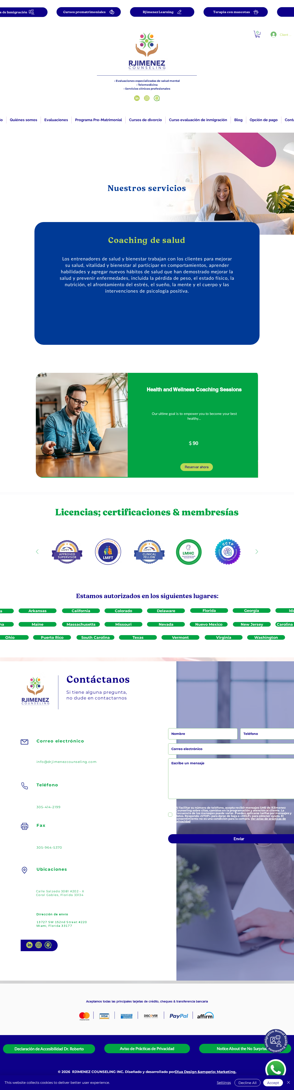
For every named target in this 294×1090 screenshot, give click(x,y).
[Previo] (37, 552)
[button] (56, 120)
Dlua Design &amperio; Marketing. (205, 1072)
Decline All (247, 1083)
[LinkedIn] (137, 98)
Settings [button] (224, 1082)
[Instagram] (147, 98)
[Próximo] (257, 552)
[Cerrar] (288, 1082)
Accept (273, 1083)
